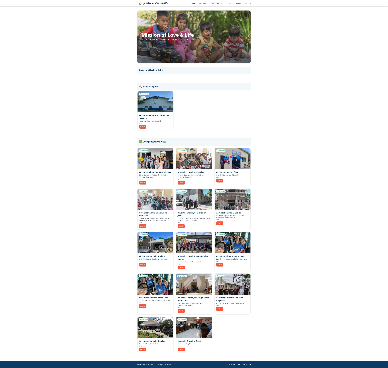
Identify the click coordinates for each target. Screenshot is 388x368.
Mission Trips (215, 3)
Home (193, 3)
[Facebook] (250, 365)
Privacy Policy (242, 364)
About (238, 3)
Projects (202, 3)
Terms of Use (230, 364)
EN (246, 3)
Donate (228, 3)
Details (142, 127)
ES (250, 3)
